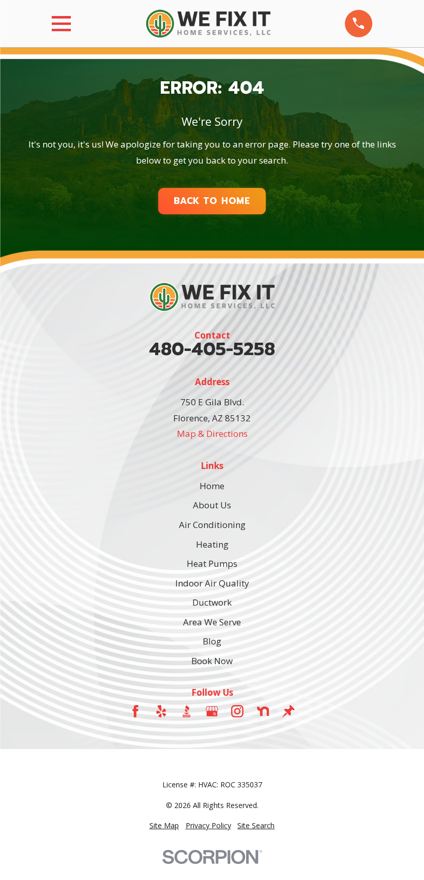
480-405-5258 (212, 349)
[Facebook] (135, 711)
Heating (212, 544)
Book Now (212, 661)
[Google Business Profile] (212, 711)
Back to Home (212, 201)
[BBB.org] (186, 711)
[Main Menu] (61, 23)
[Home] (207, 23)
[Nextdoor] (263, 711)
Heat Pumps (212, 563)
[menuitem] (164, 825)
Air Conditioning (212, 525)
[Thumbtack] (288, 711)
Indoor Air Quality (212, 583)
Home (212, 486)
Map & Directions (212, 433)
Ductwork (212, 602)
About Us (212, 505)
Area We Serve (212, 622)
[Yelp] (161, 711)
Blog (212, 641)
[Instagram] (237, 711)
